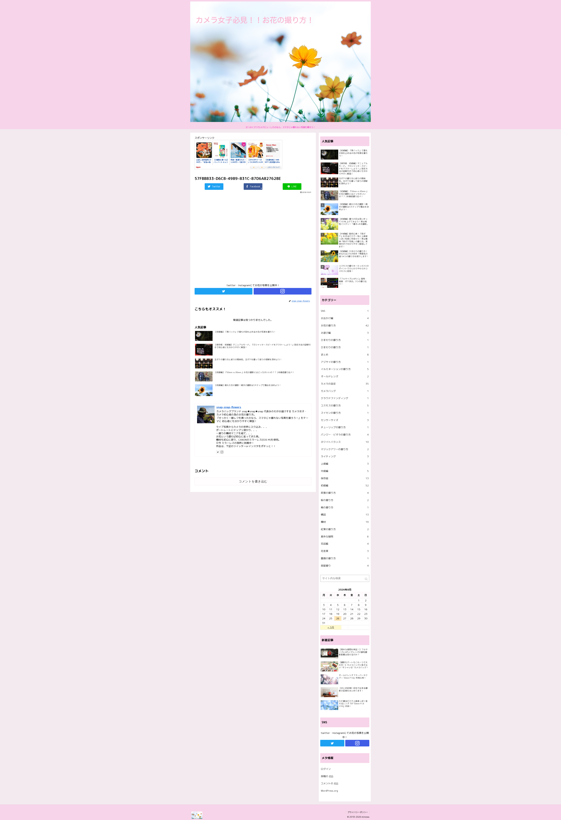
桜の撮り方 (345, 500)
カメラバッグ (345, 391)
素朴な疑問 (345, 536)
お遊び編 (345, 332)
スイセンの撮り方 (345, 412)
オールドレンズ (345, 376)
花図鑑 (345, 543)
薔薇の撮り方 (345, 558)
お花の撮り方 (345, 325)
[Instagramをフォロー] (282, 291)
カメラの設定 (345, 383)
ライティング (345, 456)
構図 (345, 514)
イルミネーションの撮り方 (345, 369)
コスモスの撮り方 (345, 405)
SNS (345, 311)
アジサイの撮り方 (345, 362)
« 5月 (331, 627)
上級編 (345, 463)
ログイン (326, 769)
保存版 (345, 478)
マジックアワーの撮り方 (345, 449)
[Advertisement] (253, 242)
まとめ (345, 354)
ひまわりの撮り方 (345, 340)
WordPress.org (329, 790)
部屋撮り (345, 565)
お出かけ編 (345, 318)
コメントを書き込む (253, 481)
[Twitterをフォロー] (223, 291)
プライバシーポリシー (358, 812)
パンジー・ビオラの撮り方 (345, 434)
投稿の (327, 776)
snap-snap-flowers (228, 407)
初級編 (345, 485)
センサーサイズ (345, 420)
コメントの (329, 783)
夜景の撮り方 (345, 492)
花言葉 (345, 551)
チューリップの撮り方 (345, 427)
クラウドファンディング (345, 398)
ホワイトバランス (345, 442)
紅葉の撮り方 (345, 529)
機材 (345, 522)
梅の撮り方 (345, 507)
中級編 (345, 471)
